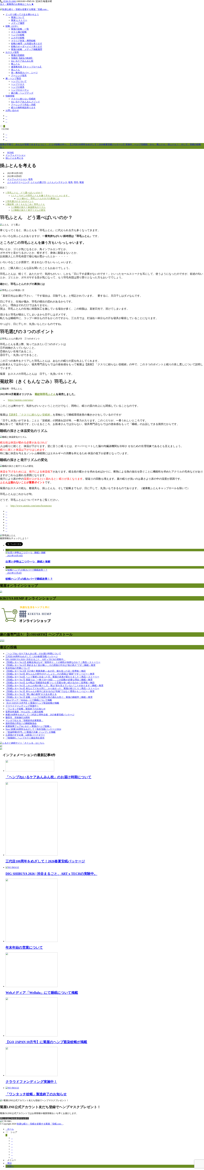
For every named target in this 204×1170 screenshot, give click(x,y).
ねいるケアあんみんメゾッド (25, 102)
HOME (10, 152)
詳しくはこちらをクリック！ (14, 1118)
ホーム (10, 1129)
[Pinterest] (6, 530)
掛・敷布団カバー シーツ (24, 72)
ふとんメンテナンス (57, 182)
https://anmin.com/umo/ (20, 400)
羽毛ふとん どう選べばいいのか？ (24, 193)
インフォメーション (16, 155)
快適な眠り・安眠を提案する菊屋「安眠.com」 (40, 1124)
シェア (14, 1132)
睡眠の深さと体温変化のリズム (28, 207)
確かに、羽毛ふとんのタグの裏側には (38, 198)
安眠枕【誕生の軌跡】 (22, 58)
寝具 (30, 179)
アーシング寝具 (19, 75)
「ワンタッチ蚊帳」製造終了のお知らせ (26, 709)
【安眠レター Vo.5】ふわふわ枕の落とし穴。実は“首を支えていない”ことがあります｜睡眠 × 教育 (54, 685)
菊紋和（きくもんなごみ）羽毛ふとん (25, 204)
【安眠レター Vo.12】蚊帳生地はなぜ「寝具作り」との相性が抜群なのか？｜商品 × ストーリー (53, 662)
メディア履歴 (17, 23)
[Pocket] (6, 522)
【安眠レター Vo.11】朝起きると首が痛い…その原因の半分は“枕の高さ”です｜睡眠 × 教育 (50, 665)
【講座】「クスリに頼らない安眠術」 (30, 414)
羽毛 (76, 182)
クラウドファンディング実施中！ (22, 706)
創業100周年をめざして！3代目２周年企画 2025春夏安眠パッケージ (40, 714)
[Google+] (6, 517)
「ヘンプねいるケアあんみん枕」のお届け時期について (33, 653)
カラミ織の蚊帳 (19, 32)
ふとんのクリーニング (18, 182)
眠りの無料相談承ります (23, 107)
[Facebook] (6, 511)
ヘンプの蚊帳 (17, 35)
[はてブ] (6, 519)
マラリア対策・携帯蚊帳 (23, 40)
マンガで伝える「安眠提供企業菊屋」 (24, 720)
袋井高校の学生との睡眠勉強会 (21, 723)
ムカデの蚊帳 (17, 38)
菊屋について (17, 17)
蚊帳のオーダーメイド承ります (26, 46)
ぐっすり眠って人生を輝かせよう (22, 14)
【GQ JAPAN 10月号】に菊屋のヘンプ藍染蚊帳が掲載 (32, 703)
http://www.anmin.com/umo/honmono (31, 505)
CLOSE (5, 129)
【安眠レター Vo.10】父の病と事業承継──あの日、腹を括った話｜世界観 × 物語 (46, 671)
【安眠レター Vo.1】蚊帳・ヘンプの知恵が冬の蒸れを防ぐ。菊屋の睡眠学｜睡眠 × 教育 (49, 697)
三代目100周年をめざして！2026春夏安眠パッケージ (32, 656)
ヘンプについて (19, 81)
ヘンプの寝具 (17, 87)
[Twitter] (6, 514)
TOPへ (10, 1166)
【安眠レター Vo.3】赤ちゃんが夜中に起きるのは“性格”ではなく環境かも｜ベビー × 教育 (50, 691)
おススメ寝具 (12, 52)
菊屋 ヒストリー (19, 20)
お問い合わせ (12, 110)
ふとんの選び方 (38, 182)
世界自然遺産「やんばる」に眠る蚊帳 (24, 712)
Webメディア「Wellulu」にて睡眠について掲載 (29, 700)
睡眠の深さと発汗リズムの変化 (28, 210)
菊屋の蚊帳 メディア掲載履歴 (26, 49)
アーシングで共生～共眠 (23, 104)
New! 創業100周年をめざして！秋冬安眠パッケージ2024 (33, 729)
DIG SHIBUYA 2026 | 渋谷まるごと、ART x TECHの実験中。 (36, 659)
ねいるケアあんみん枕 (22, 61)
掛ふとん (15, 70)
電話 (9, 1163)
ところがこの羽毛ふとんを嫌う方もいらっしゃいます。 (40, 195)
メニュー (11, 1160)
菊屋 (81, 182)
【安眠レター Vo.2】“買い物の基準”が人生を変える (31, 694)
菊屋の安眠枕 (17, 55)
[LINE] (6, 525)
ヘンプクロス (17, 84)
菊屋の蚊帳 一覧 (20, 29)
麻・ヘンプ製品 (13, 78)
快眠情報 (10, 96)
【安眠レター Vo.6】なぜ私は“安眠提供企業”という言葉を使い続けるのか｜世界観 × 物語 (50, 682)
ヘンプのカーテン (20, 90)
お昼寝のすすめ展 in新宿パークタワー (25, 735)
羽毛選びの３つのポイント (20, 201)
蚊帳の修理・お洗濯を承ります (26, 43)
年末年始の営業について (18, 668)
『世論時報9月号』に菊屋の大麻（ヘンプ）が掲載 (31, 732)
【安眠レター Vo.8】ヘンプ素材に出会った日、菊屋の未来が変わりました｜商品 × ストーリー (52, 677)
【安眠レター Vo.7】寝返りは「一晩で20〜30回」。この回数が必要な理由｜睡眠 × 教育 (49, 680)
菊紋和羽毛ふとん (45, 394)
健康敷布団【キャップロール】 (26, 67)
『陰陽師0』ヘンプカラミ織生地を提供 (25, 738)
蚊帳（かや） (12, 26)
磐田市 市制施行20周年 (18, 717)
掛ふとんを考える (14, 158)
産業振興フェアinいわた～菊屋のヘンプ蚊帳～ (29, 726)
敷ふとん (15, 64)
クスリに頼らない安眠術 (23, 99)
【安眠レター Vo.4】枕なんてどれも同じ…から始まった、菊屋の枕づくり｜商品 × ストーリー (52, 688)
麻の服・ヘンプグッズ (22, 93)
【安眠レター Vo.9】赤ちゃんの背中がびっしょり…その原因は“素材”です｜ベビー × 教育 (50, 674)
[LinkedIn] (6, 528)
